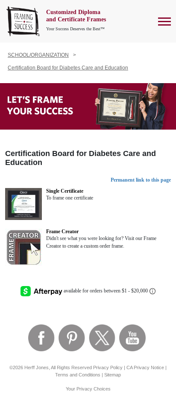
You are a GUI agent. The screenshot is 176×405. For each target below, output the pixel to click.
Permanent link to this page (141, 180)
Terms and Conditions (77, 374)
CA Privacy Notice (145, 367)
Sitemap (112, 374)
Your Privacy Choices (88, 388)
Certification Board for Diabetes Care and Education (68, 68)
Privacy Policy (108, 367)
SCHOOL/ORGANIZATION (38, 55)
